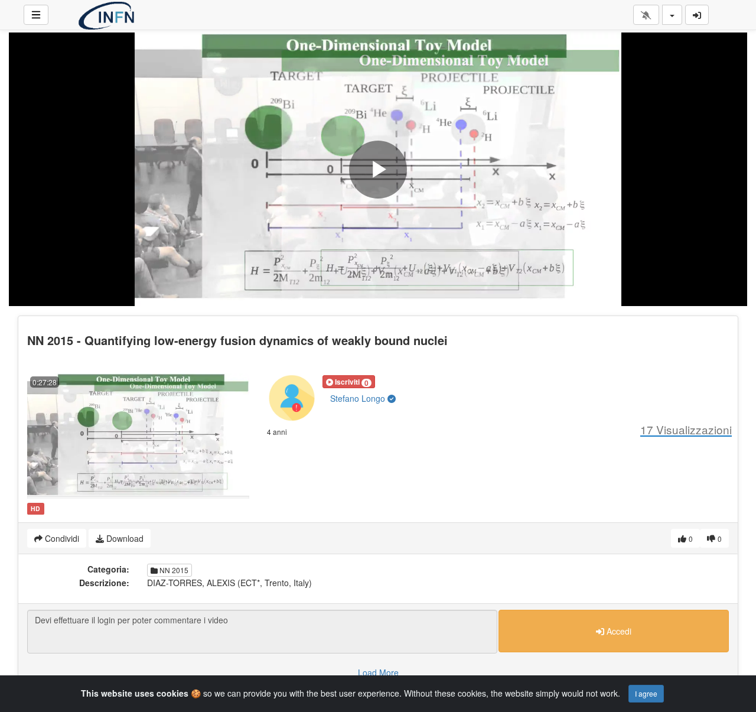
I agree (646, 693)
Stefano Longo (358, 398)
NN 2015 (173, 570)
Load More (378, 672)
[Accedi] (697, 15)
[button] (348, 381)
